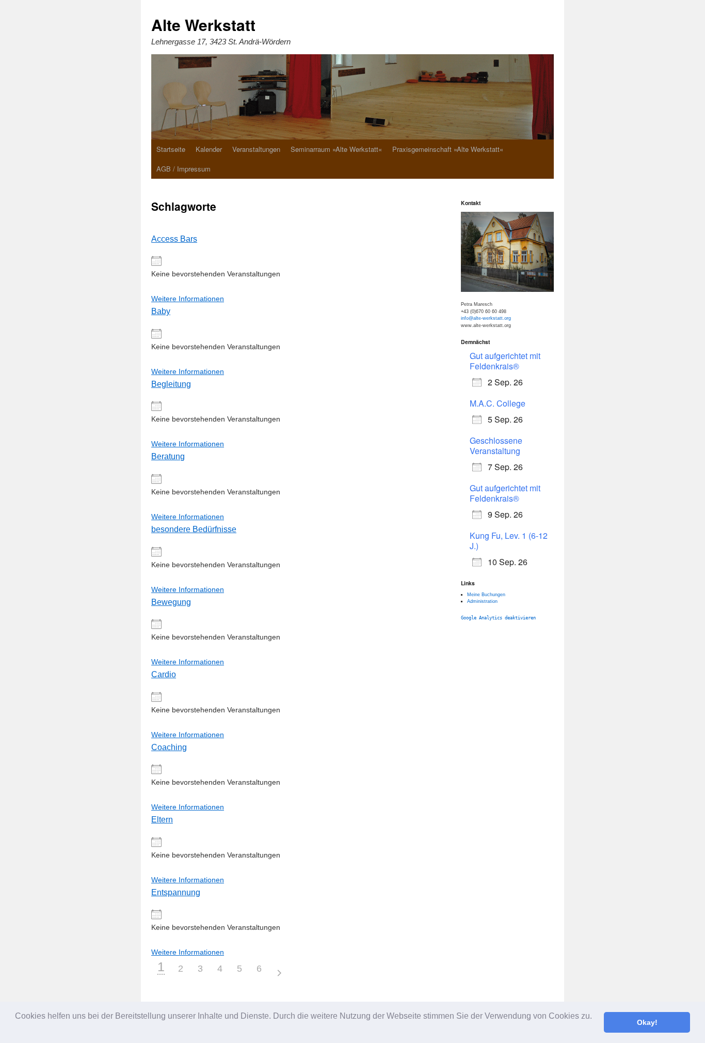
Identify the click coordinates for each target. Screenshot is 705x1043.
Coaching (169, 747)
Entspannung (175, 892)
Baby (160, 311)
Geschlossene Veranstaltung (496, 445)
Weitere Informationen (187, 298)
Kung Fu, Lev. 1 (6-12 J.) (509, 541)
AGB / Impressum (183, 169)
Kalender (209, 149)
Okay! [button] (647, 1022)
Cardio (163, 674)
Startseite (170, 149)
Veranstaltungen (256, 149)
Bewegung (171, 601)
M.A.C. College (497, 403)
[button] (16, 1029)
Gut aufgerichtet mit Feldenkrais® (505, 361)
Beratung (168, 456)
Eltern (162, 819)
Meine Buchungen (486, 594)
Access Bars (174, 238)
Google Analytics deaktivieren (498, 617)
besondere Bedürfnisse (193, 529)
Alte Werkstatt (203, 24)
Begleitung (171, 383)
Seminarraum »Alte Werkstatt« (336, 149)
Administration (482, 601)
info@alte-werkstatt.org (486, 318)
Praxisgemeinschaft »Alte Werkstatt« (447, 149)
